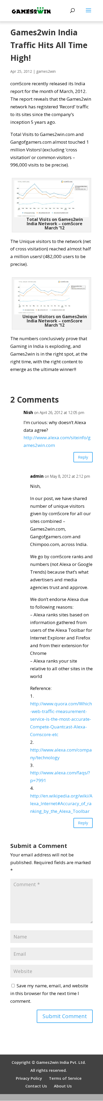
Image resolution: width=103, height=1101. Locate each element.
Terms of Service (65, 1078)
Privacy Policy (29, 1078)
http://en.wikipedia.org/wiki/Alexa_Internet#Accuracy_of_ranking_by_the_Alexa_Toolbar (61, 803)
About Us (63, 1086)
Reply (83, 457)
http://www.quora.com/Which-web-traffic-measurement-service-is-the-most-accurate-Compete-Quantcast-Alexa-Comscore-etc (61, 719)
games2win (46, 71)
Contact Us (36, 1086)
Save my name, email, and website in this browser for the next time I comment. (49, 993)
